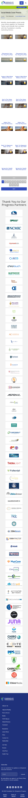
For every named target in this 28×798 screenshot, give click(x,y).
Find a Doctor (6, 713)
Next (14, 189)
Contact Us (5, 738)
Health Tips (5, 754)
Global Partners (6, 722)
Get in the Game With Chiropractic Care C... (7, 101)
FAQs (3, 735)
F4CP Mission (5, 719)
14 (17, 185)
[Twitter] (10, 787)
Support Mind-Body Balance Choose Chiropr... (7, 78)
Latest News (5, 732)
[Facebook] (7, 787)
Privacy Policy (5, 795)
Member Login (21, 7)
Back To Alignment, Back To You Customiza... (7, 147)
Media (3, 716)
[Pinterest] (15, 787)
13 (15, 185)
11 (10, 185)
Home (2, 16)
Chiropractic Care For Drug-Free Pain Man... (7, 55)
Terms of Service (13, 795)
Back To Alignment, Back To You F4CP (21, 146)
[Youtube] (21, 787)
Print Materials (10, 16)
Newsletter (5, 729)
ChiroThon (5, 751)
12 (12, 185)
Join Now (4, 745)
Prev (14, 178)
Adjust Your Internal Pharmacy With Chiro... (7, 124)
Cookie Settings (22, 795)
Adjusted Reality (6, 710)
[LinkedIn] (13, 787)
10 (25, 181)
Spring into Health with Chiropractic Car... (7, 170)
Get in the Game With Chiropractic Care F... (21, 101)
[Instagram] (18, 787)
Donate (4, 748)
